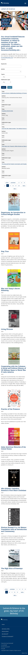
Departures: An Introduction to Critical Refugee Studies (13, 213)
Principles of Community (7, 636)
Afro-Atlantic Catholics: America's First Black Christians (13, 489)
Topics (3, 74)
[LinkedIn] (5, 622)
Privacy (3, 648)
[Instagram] (8, 622)
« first (7, 183)
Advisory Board (5, 631)
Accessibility (4, 645)
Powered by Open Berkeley (7, 643)
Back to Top (24, 653)
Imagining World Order (7, 111)
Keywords (4, 64)
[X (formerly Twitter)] (2, 622)
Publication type (5, 79)
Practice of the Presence (10, 409)
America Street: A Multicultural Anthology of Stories (14, 93)
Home (3, 624)
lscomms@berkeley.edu (10, 50)
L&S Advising (5, 633)
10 (19, 186)
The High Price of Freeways (12, 568)
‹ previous (13, 183)
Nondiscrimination (5, 646)
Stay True (5, 251)
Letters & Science (8, 9)
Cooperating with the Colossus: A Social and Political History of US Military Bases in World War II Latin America (13, 369)
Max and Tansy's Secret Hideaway (10, 289)
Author (3, 69)
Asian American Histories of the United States (13, 448)
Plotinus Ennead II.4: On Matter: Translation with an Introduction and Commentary (14, 529)
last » (15, 189)
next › (24, 186)
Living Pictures (7, 329)
